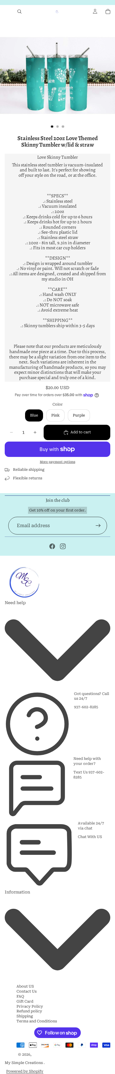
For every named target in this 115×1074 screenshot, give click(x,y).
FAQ (20, 996)
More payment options (57, 461)
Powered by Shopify (24, 1071)
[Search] (19, 11)
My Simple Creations (24, 1063)
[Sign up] (98, 525)
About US (25, 986)
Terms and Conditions (37, 1021)
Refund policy (29, 1011)
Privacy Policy (30, 1006)
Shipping (25, 1016)
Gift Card (25, 1001)
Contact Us (27, 991)
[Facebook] (52, 546)
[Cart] (107, 11)
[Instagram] (62, 546)
